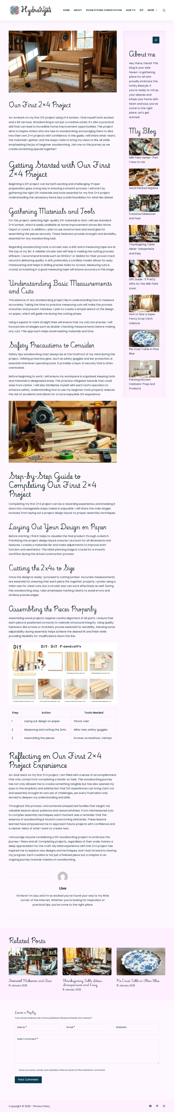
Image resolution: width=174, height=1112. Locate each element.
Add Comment (27, 1039)
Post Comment (28, 1079)
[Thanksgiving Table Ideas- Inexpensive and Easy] (87, 961)
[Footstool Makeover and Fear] (33, 961)
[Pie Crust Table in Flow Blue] (141, 961)
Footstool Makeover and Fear (30, 980)
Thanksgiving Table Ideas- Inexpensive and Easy (142, 248)
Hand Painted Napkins (143, 188)
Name (22, 1027)
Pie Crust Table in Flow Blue (138, 980)
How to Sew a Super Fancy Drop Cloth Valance (142, 318)
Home (66, 10)
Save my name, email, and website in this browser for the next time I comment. (62, 1070)
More (151, 10)
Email (71, 1027)
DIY (141, 10)
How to (130, 10)
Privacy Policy (41, 1106)
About (78, 10)
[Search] (164, 10)
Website (121, 1027)
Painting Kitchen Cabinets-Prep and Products (142, 384)
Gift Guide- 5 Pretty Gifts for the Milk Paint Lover (143, 283)
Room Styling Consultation (104, 10)
